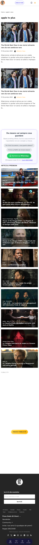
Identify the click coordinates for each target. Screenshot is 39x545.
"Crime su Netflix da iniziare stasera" (19, 150)
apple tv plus (9, 12)
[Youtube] (15, 535)
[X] (11, 535)
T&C (30, 509)
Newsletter (6, 519)
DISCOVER (19, 3)
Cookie (25, 509)
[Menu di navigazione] (35, 2)
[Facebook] (8, 535)
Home (3, 12)
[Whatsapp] (21, 535)
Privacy (18, 509)
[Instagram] (18, 535)
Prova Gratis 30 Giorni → (11, 516)
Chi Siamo (5, 509)
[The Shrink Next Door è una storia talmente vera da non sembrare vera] (19, 32)
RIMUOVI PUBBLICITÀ (19, 432)
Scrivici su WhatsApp (20, 156)
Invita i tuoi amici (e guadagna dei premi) (17, 525)
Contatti (12, 509)
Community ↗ (7, 522)
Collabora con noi (12, 512)
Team (4, 512)
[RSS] (31, 535)
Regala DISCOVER (9, 529)
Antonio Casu (21, 51)
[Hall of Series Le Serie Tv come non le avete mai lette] (2, 3)
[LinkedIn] (24, 535)
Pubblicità (21, 512)
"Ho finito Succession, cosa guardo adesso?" (19, 145)
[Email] (28, 535)
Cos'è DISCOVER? (27, 160)
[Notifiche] (31, 2)
